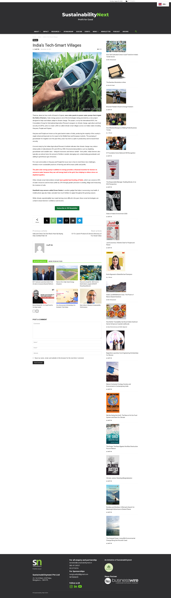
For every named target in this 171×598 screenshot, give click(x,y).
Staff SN (36, 49)
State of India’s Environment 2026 (116, 213)
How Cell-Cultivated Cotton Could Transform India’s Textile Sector (122, 56)
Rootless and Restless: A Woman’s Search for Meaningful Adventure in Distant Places (120, 508)
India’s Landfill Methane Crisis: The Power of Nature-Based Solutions (120, 296)
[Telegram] (79, 221)
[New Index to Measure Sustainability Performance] (91, 296)
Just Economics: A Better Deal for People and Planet (120, 244)
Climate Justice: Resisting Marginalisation (119, 478)
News (39, 37)
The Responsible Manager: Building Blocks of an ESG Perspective (121, 183)
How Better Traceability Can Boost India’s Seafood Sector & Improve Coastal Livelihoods (121, 323)
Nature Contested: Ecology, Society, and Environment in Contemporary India (118, 385)
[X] (47, 221)
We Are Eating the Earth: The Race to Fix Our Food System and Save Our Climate (121, 416)
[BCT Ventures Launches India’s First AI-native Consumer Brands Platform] (43, 272)
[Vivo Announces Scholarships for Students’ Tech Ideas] (67, 296)
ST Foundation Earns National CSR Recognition (120, 153)
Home (34, 37)
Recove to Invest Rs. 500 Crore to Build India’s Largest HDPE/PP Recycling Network (89, 284)
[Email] (66, 221)
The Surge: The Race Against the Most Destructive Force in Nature (122, 447)
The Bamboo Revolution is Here (116, 82)
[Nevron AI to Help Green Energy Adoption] (67, 272)
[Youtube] (80, 586)
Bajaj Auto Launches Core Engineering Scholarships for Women (122, 354)
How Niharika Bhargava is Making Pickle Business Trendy (121, 129)
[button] (136, 31)
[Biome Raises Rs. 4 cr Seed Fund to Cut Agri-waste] (43, 296)
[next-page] (37, 311)
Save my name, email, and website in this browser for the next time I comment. (59, 358)
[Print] (73, 221)
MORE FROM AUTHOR (55, 261)
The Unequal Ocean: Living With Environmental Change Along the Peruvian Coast (120, 539)
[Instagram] (71, 586)
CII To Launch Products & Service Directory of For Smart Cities (87, 235)
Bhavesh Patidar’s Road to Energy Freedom (119, 107)
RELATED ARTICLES (40, 261)
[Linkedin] (60, 221)
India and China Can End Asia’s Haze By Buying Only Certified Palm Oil (48, 235)
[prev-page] (34, 311)
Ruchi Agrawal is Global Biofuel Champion (119, 274)
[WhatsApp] (53, 221)
